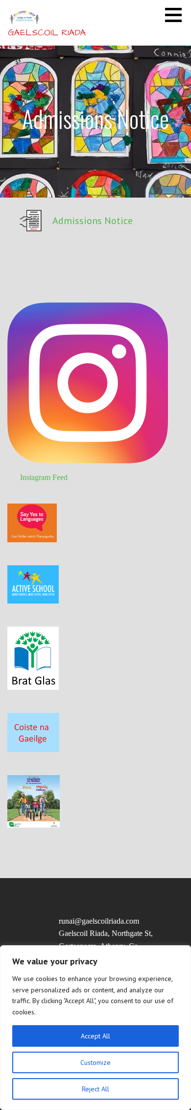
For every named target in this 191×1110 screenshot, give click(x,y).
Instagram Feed (44, 477)
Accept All (95, 1036)
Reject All (95, 1089)
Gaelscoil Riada (47, 32)
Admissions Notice (92, 220)
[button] (177, 14)
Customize (95, 1062)
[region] (95, 1027)
